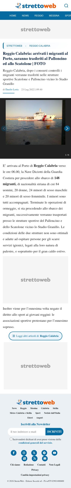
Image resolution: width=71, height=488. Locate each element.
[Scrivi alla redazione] (45, 458)
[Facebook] (13, 453)
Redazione (29, 464)
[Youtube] (54, 453)
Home (12, 15)
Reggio (38, 15)
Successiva (67, 128)
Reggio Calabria (39, 45)
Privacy (35, 469)
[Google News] (24, 458)
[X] (34, 453)
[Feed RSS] (34, 458)
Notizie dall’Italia (52, 413)
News (25, 15)
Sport (38, 413)
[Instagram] (24, 453)
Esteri (30, 417)
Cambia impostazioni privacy (35, 474)
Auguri (39, 417)
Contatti (41, 464)
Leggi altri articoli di (37, 336)
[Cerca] (66, 5)
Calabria (45, 408)
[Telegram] (44, 453)
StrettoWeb (14, 45)
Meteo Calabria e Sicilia (21, 413)
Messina (54, 15)
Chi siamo (15, 464)
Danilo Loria (12, 89)
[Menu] (5, 5)
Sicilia (55, 408)
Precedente (4, 128)
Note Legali (54, 464)
